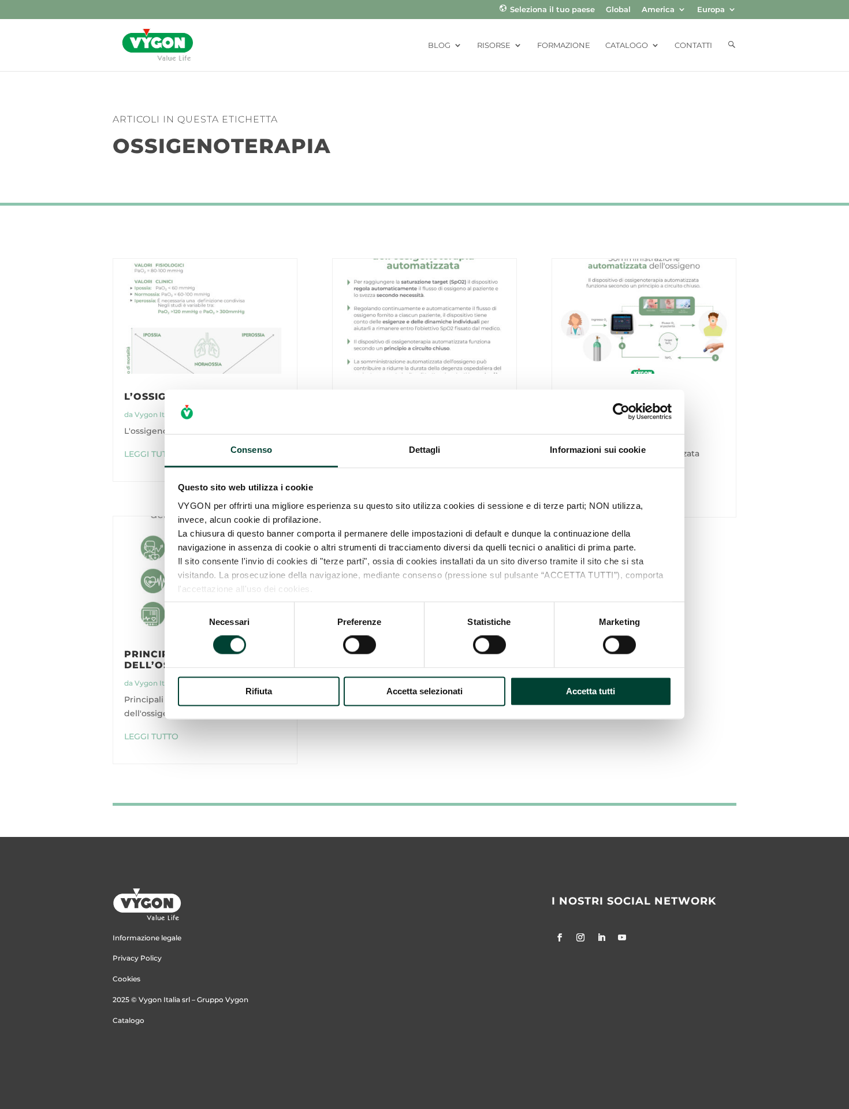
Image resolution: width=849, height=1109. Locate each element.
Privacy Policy (137, 958)
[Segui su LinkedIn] (601, 937)
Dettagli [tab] (425, 450)
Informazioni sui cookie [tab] (597, 450)
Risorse (494, 45)
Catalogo (626, 45)
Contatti (693, 45)
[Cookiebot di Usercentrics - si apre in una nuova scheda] (621, 411)
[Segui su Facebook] (560, 937)
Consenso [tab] (251, 450)
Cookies (126, 978)
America (658, 10)
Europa (711, 10)
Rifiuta (258, 691)
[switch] (359, 645)
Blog (439, 45)
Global (618, 10)
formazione (563, 45)
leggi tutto (151, 454)
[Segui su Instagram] (580, 937)
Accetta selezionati (424, 691)
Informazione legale (147, 937)
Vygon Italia (155, 414)
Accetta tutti (590, 691)
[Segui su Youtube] (622, 937)
